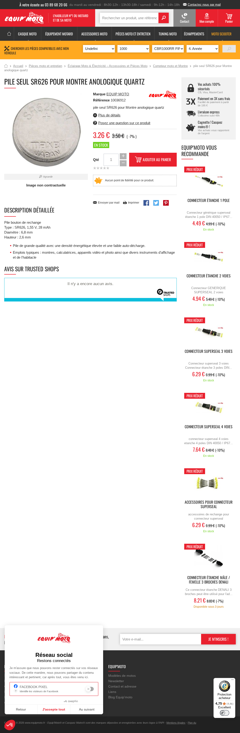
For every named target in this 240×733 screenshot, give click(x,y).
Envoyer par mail (109, 202)
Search (163, 18)
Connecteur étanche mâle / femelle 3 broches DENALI (208, 580)
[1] (229, 48)
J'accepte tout (53, 709)
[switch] (224, 713)
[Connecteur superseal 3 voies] (208, 332)
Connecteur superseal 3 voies (208, 351)
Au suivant (86, 709)
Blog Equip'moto (120, 697)
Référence (102, 100)
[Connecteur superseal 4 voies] (208, 407)
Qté (96, 160)
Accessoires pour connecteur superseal (208, 504)
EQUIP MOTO (117, 94)
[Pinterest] (166, 203)
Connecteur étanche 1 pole (209, 200)
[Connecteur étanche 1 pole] (208, 181)
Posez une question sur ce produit (124, 123)
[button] (9, 725)
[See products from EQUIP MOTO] (163, 95)
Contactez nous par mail (204, 4)
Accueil (6, 66)
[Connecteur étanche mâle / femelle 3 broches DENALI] (208, 558)
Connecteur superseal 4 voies (208, 426)
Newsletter (116, 681)
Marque (99, 94)
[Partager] (146, 203)
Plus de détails (109, 115)
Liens (112, 692)
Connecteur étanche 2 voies (209, 276)
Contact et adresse (122, 686)
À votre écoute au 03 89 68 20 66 (43, 4)
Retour (21, 709)
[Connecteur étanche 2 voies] (208, 256)
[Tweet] (156, 203)
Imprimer (133, 202)
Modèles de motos (122, 675)
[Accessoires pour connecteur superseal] (208, 483)
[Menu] (232, 681)
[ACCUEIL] (9, 34)
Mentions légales (175, 722)
